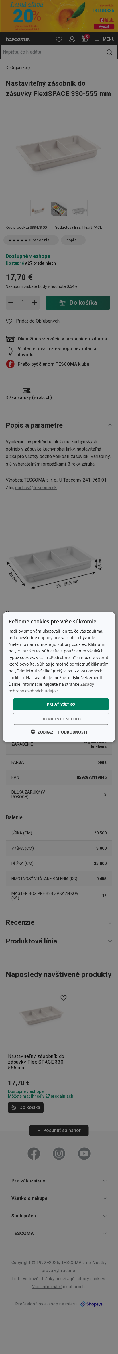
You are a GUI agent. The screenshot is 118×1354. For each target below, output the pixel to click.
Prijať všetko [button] (61, 703)
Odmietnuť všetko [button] (61, 718)
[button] (59, 732)
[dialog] (59, 677)
